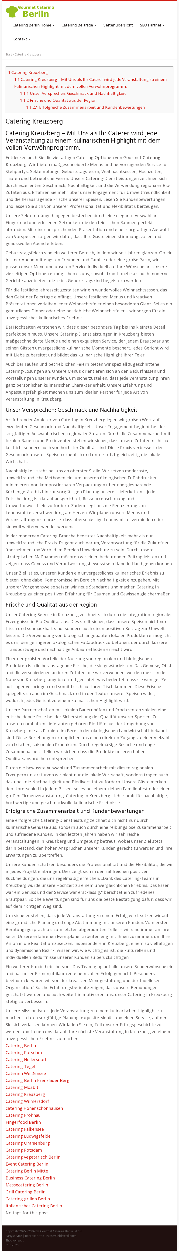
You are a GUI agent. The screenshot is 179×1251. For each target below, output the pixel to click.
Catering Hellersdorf (26, 1059)
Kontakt (20, 39)
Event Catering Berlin (27, 1164)
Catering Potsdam (24, 1052)
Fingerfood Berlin (23, 1122)
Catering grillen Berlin (28, 1199)
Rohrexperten (34, 1236)
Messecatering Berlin (27, 1185)
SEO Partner (151, 25)
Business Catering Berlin (30, 1178)
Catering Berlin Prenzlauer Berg (37, 1080)
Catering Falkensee (25, 1129)
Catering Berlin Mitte (27, 1171)
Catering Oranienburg (28, 1143)
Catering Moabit (22, 1087)
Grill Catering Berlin (25, 1192)
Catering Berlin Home (32, 25)
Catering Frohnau (23, 1115)
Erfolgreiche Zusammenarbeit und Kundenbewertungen (85, 107)
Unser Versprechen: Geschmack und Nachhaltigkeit (73, 93)
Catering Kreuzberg (28, 72)
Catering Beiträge (78, 25)
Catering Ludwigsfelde (28, 1136)
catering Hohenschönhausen (34, 1108)
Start (9, 54)
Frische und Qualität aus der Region (58, 100)
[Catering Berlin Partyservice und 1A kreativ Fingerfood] (30, 12)
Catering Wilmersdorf (27, 1101)
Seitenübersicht (118, 25)
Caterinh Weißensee (26, 1073)
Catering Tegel (20, 1066)
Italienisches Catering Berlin (34, 1206)
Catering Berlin (21, 1045)
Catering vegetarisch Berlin (33, 1157)
